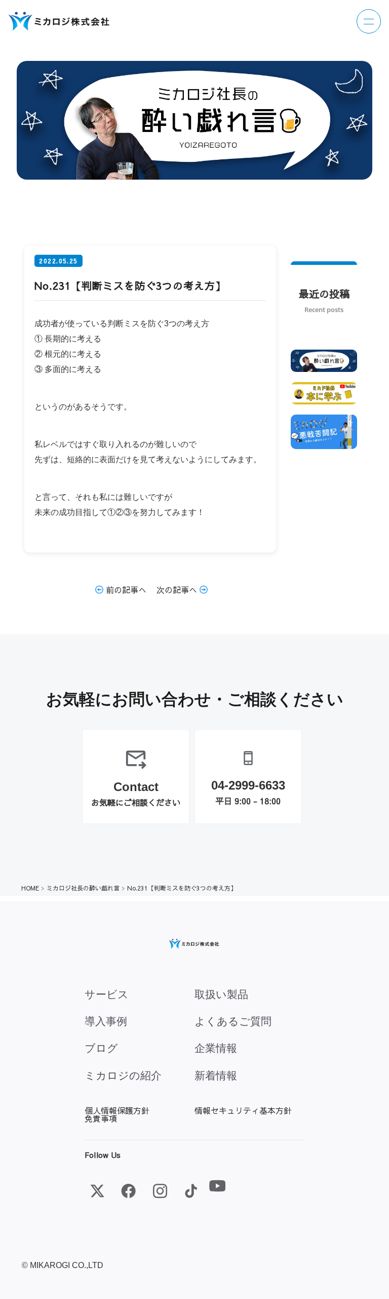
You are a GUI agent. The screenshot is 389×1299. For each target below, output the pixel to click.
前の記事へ (124, 589)
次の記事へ (178, 589)
